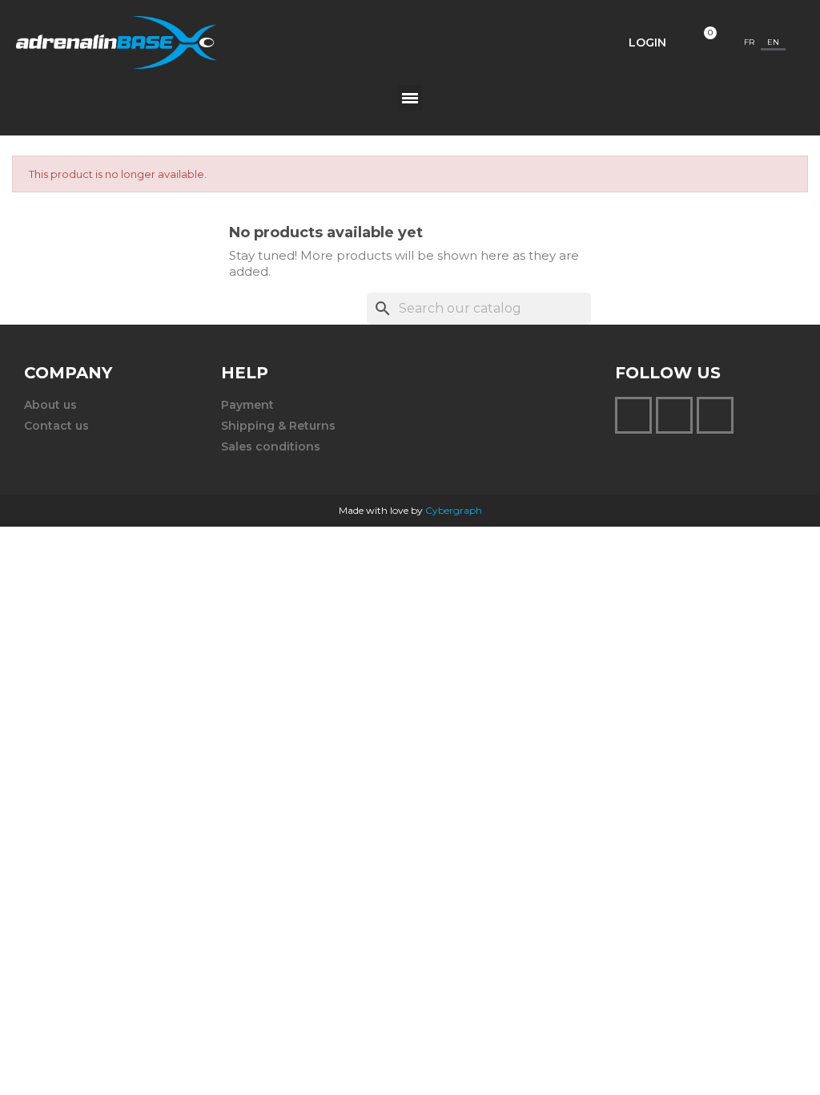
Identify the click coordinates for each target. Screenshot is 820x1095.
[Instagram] (633, 415)
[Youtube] (715, 415)
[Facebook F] (674, 415)
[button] (570, 43)
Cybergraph (453, 510)
